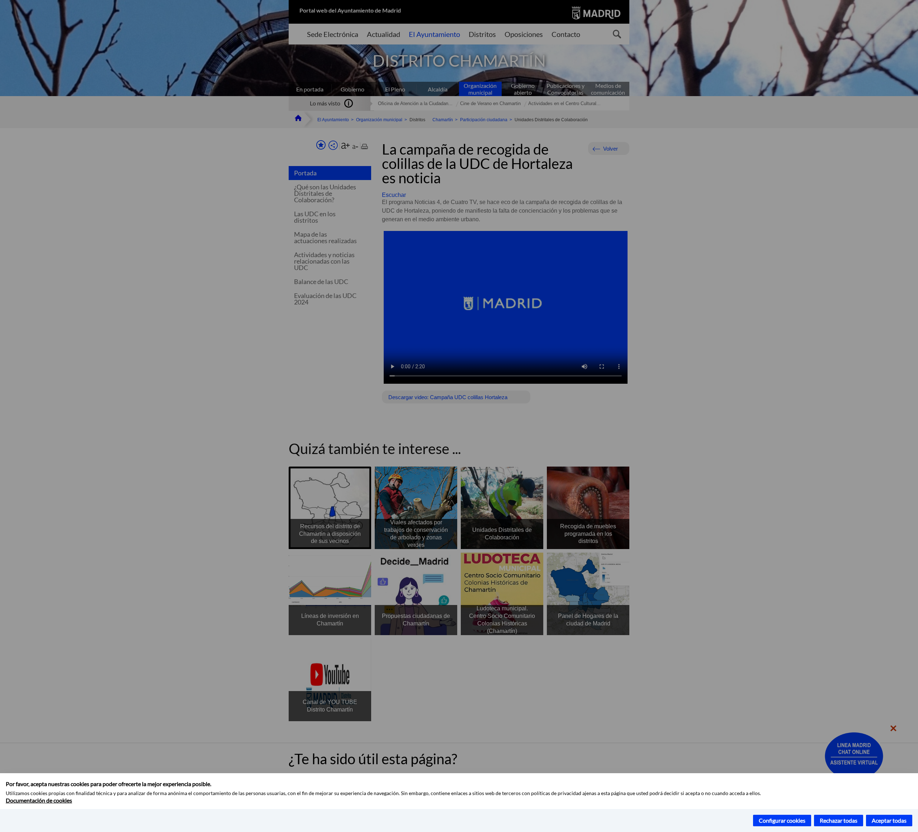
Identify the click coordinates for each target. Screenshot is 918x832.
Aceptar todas (889, 820)
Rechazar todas (838, 820)
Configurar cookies (782, 820)
